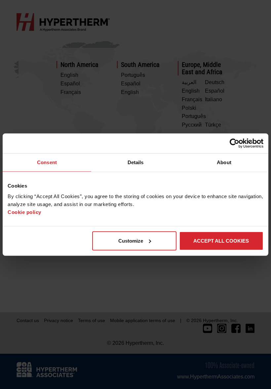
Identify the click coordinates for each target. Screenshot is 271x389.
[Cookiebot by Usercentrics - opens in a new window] (234, 143)
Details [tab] (136, 162)
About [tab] (224, 162)
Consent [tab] (47, 162)
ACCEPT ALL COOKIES (221, 240)
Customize (130, 240)
